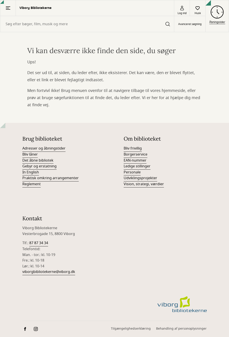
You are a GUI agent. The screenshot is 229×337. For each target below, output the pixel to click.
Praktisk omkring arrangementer (50, 178)
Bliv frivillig (133, 148)
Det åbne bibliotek (37, 160)
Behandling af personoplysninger (181, 328)
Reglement (31, 184)
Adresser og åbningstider (44, 148)
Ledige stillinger (137, 166)
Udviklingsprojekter (140, 178)
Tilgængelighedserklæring (131, 328)
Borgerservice (135, 154)
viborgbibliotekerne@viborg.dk (48, 272)
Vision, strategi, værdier (144, 184)
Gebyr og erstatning (39, 166)
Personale (132, 172)
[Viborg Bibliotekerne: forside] (182, 304)
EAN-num (132, 160)
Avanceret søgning (189, 24)
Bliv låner (30, 154)
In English (30, 172)
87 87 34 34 (38, 243)
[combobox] (87, 24)
